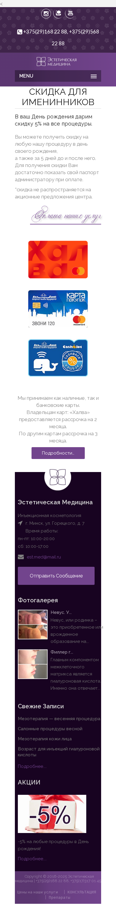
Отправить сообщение (56, 576)
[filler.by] (58, 60)
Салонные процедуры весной (50, 728)
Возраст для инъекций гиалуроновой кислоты (59, 751)
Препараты (59, 897)
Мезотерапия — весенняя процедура (59, 718)
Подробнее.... (32, 766)
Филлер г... (62, 652)
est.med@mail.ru (44, 557)
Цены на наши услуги (37, 892)
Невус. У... (61, 612)
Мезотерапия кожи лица (45, 739)
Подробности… (58, 453)
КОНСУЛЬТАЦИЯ (82, 892)
